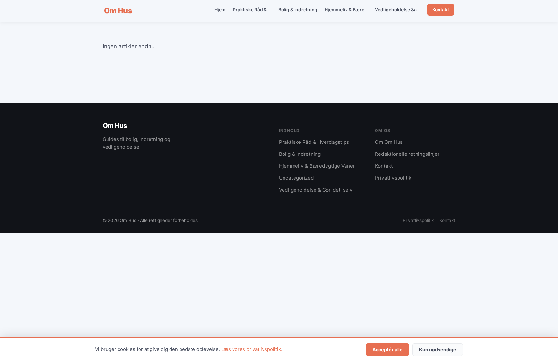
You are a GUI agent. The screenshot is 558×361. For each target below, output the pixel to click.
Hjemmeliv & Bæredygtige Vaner (317, 166)
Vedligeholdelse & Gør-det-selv (316, 190)
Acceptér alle (387, 349)
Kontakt (440, 9)
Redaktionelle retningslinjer (407, 154)
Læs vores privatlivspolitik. (251, 349)
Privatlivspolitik (393, 178)
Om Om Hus (389, 142)
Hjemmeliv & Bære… (346, 9)
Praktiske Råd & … (252, 9)
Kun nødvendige (437, 349)
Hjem (220, 9)
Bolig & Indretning (297, 9)
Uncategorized (296, 178)
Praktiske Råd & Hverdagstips (314, 142)
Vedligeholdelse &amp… (401, 9)
